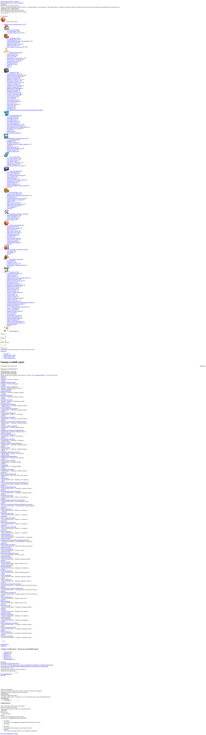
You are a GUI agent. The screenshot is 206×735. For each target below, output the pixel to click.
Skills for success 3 (5, 447)
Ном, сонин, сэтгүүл (12, 231)
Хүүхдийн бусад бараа (13, 133)
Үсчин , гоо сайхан (12, 308)
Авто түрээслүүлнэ (12, 42)
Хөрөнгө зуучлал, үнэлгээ (14, 311)
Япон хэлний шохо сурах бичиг (9, 623)
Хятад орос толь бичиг (7, 549)
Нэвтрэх (3, 2)
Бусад (8, 67)
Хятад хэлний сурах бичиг (8, 434)
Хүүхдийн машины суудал (14, 124)
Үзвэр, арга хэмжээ (12, 241)
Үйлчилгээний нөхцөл (46, 665)
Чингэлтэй (7, 658)
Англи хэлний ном (6, 575)
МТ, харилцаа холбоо (13, 89)
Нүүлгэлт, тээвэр (11, 289)
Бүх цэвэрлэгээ (11, 282)
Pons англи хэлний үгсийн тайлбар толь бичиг (13, 421)
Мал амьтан (10, 260)
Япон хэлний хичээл (6, 597)
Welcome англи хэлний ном (8, 592)
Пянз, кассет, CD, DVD (13, 232)
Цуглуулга (10, 236)
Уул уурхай (10, 98)
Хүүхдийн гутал (11, 118)
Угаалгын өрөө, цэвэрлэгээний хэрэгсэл (18, 195)
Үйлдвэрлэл (10, 105)
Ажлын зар (14, 72)
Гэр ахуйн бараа (15, 192)
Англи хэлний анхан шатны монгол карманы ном (14, 482)
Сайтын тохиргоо (18, 2)
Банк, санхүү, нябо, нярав (14, 76)
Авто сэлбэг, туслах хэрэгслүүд (15, 47)
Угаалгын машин (11, 178)
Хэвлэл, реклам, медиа (13, 317)
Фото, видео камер (12, 172)
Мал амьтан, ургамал (16, 259)
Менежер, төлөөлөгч (12, 91)
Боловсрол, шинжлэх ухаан (14, 79)
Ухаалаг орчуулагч (6, 391)
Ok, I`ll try (4, 710)
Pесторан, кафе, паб (12, 92)
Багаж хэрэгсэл (11, 219)
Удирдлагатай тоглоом (13, 238)
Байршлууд (37, 665)
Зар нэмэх (3, 4)
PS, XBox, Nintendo (12, 142)
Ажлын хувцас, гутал (13, 61)
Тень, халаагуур (11, 177)
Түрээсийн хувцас (12, 64)
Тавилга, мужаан (11, 296)
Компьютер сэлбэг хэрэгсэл (18, 138)
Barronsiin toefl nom (6, 566)
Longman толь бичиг (6, 557)
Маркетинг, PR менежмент (14, 88)
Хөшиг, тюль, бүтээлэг (13, 205)
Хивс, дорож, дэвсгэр (13, 202)
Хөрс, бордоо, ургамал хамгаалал (16, 265)
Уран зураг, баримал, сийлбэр (15, 304)
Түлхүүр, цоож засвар (13, 301)
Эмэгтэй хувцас (11, 54)
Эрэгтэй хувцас (11, 55)
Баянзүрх (6, 653)
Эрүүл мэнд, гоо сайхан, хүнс (18, 249)
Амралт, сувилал (11, 275)
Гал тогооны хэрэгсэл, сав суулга (16, 198)
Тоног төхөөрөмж (12, 216)
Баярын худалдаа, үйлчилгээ (15, 280)
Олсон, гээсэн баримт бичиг (15, 321)
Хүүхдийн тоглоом (12, 122)
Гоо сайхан (10, 252)
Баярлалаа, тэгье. (5, 8)
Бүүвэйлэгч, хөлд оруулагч (14, 128)
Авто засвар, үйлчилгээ (13, 273)
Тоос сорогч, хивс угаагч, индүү (16, 179)
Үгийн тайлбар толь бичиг (8, 413)
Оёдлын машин (11, 182)
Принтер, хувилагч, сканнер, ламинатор (18, 144)
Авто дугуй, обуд (11, 45)
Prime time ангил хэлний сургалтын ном (12, 588)
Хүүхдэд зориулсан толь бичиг (9, 408)
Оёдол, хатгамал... (12, 291)
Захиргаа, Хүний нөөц (13, 87)
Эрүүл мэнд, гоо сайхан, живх (15, 125)
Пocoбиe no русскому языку (8, 404)
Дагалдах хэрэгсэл (12, 151)
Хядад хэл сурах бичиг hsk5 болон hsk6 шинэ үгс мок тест (17, 504)
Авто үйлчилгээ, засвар (13, 73)
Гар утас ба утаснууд (12, 158)
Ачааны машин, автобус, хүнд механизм (18, 41)
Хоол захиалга (11, 293)
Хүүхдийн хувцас (12, 117)
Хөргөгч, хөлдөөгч (12, 184)
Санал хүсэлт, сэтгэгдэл (19, 665)
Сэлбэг (9, 145)
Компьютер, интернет (13, 286)
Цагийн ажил (10, 108)
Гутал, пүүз (10, 56)
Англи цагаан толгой (6, 399)
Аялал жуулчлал (11, 276)
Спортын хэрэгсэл (12, 234)
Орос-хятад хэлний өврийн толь (9, 553)
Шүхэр (9, 65)
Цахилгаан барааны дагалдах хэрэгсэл (17, 185)
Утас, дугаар (14, 157)
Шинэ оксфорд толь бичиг (8, 544)
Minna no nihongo (5, 601)
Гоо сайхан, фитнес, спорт (14, 82)
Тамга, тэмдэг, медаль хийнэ (15, 298)
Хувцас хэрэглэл (15, 52)
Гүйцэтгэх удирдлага (13, 84)
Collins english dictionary (7, 535)
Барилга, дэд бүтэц (12, 78)
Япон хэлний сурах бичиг (8, 439)
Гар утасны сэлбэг (12, 161)
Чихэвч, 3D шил (11, 150)
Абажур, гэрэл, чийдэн (13, 194)
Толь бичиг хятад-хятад (7, 513)
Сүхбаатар (6, 652)
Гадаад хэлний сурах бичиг (8, 460)
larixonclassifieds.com (6, 674)
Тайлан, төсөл (11, 299)
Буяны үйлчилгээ (12, 324)
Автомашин (14, 38)
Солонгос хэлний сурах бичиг (9, 426)
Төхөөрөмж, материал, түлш (18, 214)
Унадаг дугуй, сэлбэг (13, 239)
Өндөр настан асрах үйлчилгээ (15, 322)
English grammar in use (7, 395)
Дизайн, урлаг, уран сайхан (14, 85)
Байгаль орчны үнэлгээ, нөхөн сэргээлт (18, 277)
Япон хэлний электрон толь (8, 474)
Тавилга (9, 201)
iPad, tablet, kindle (11, 147)
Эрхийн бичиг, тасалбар (13, 242)
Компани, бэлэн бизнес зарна (15, 285)
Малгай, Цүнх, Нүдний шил (15, 58)
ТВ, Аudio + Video (12, 174)
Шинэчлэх (3, 351)
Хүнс (8, 254)
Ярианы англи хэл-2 (6, 508)
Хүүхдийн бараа (15, 115)
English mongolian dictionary (8, 382)
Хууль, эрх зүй (11, 102)
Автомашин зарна (12, 39)
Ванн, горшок (11, 131)
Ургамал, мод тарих (12, 305)
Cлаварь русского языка (7, 469)
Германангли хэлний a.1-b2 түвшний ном (12, 430)
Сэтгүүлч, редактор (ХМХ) (14, 94)
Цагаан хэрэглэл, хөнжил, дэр (15, 204)
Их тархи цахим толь (6, 570)
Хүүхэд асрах (10, 314)
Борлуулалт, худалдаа (13, 81)
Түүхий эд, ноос (11, 262)
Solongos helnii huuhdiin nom (8, 487)
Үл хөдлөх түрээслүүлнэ (14, 32)
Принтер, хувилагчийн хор (14, 148)
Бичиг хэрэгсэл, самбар (13, 228)
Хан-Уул (6, 656)
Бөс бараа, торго (11, 62)
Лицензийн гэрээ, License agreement (10, 666)
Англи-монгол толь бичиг (8, 417)
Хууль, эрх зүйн (11, 312)
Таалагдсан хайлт (39, 375)
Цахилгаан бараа (15, 171)
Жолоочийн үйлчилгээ (13, 283)
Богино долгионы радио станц (15, 165)
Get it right (3, 610)
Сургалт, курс (11, 295)
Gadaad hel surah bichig (7, 495)
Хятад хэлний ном (6, 531)
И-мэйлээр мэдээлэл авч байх (8, 372)
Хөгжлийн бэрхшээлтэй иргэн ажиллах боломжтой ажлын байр (24, 110)
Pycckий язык (4, 465)
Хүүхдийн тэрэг (11, 120)
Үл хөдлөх (14, 30)
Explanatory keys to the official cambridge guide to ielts (15, 540)
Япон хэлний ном (5, 562)
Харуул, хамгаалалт (12, 309)
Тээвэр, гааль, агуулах (13, 95)
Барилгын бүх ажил (12, 279)
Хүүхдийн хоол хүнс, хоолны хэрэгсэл (17, 127)
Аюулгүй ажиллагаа (42, 666)
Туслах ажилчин (11, 97)
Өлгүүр (9, 208)
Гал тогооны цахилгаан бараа (15, 175)
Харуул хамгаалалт (12, 100)
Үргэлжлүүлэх (4, 694)
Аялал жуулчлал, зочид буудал (15, 75)
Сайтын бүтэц (30, 665)
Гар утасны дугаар (12, 159)
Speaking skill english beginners (9, 456)
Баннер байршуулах (26, 666)
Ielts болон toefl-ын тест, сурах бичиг (11, 491)
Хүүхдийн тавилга (12, 121)
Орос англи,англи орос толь (8, 627)
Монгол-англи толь (6, 631)
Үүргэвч (9, 130)
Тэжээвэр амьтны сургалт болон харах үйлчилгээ (20, 302)
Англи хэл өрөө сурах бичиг (8, 527)
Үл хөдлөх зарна (11, 31)
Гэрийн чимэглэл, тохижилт (15, 199)
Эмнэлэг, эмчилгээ (12, 320)
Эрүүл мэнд (10, 251)
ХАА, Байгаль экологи (13, 101)
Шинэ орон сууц (20, 24)
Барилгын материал (12, 215)
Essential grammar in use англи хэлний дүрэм (13, 500)
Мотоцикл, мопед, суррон (14, 44)
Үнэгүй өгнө (14, 331)
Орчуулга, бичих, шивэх (13, 292)
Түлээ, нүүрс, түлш (12, 218)
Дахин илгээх (15, 8)
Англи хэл (3, 378)
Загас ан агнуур (11, 229)
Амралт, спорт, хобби (16, 225)
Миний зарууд (9, 2)
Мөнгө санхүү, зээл (12, 288)
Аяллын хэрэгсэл (12, 226)
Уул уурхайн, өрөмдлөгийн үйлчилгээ (17, 306)
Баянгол (6, 655)
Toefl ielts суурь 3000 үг (7, 614)
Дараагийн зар (5, 644)
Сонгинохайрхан (8, 659)
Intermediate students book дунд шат (10, 452)
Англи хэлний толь (6, 618)
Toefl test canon (5, 478)
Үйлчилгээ (10, 107)
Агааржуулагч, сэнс (12, 181)
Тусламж (34, 666)
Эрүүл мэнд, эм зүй (12, 104)
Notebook (9, 141)
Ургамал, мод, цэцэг (12, 263)
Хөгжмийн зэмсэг (12, 235)
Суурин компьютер (12, 139)
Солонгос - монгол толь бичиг (9, 386)
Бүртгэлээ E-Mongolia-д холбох (9, 733)
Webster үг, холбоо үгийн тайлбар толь (11, 443)
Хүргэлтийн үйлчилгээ (13, 315)
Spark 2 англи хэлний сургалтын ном (11, 584)
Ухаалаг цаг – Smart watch (14, 162)
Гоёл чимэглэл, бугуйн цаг (14, 59)
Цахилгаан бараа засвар (13, 318)
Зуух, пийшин (11, 207)
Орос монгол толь (6, 605)
